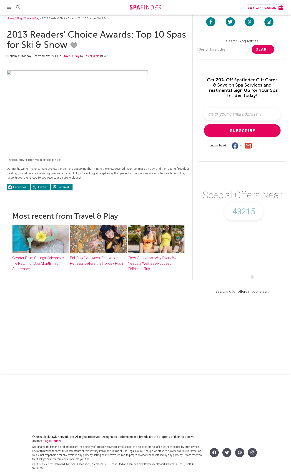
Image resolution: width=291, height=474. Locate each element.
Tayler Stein (92, 56)
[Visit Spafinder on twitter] (230, 21)
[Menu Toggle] (9, 7)
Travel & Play (31, 18)
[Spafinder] (145, 8)
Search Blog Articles (242, 41)
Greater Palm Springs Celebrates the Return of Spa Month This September (38, 263)
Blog (19, 18)
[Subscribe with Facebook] (234, 145)
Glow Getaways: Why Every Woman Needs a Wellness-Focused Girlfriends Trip (156, 263)
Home (10, 18)
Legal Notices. (52, 441)
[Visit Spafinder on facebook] (210, 21)
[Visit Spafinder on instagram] (268, 21)
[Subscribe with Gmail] (248, 145)
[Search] (18, 7)
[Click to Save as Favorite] (74, 45)
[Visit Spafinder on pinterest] (249, 21)
